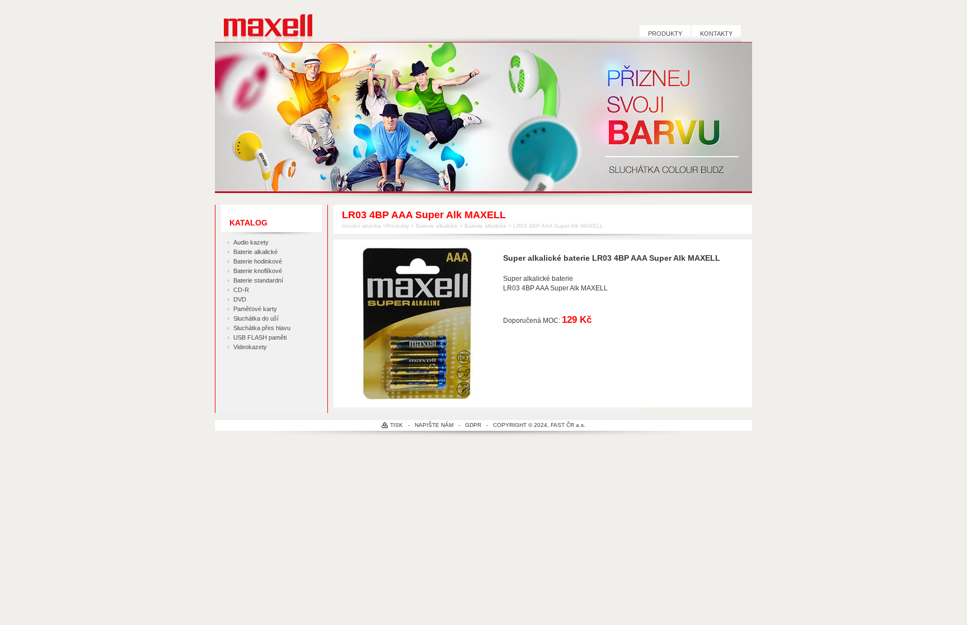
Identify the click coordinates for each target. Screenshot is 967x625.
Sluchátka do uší (256, 318)
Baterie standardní (258, 280)
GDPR (473, 425)
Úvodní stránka (361, 226)
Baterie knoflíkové (257, 270)
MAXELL (263, 26)
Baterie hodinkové (257, 261)
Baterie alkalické (255, 251)
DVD (239, 299)
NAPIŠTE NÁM (434, 425)
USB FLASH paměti (260, 337)
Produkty (665, 33)
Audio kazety (251, 242)
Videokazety (250, 347)
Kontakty (716, 33)
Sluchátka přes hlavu (261, 328)
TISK (396, 425)
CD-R (241, 289)
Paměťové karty (255, 309)
